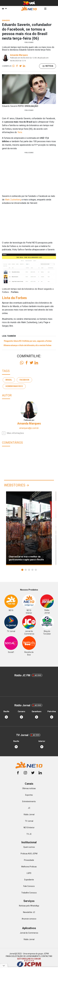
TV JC (29, 834)
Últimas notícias (29, 788)
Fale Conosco (29, 886)
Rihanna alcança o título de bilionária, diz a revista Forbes (27, 345)
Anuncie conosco (29, 919)
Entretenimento (29, 801)
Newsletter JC (29, 912)
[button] (22, 570)
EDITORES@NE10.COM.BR (29, 959)
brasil (9, 380)
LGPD (29, 873)
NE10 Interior (29, 827)
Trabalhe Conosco (29, 893)
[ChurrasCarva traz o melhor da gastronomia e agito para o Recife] (29, 528)
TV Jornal (29, 821)
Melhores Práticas (29, 867)
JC (29, 808)
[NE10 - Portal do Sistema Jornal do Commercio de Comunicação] (29, 8)
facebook (24, 380)
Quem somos (29, 847)
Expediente (29, 880)
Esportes (29, 795)
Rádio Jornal (29, 814)
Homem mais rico (14, 386)
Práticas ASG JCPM (29, 853)
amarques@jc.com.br (29, 428)
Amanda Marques (19, 55)
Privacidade (29, 860)
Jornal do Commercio (29, 933)
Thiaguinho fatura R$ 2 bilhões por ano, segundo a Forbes (28, 341)
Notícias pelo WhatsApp (29, 906)
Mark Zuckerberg (13, 199)
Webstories (14, 485)
